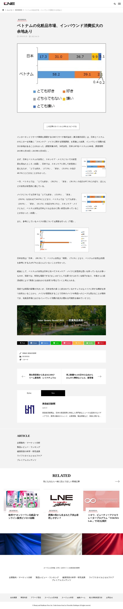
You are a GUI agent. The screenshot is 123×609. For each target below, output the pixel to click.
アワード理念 (36, 597)
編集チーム (81, 597)
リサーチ (25, 359)
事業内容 (24, 597)
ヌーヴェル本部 (67, 597)
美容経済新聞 (32, 353)
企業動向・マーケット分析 (28, 443)
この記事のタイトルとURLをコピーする (61, 126)
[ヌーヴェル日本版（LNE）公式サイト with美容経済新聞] (9, 3)
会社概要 (13, 597)
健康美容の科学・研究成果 (28, 451)
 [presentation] (117, 481)
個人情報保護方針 (95, 597)
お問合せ (109, 597)
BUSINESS (25, 356)
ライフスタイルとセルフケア (29, 456)
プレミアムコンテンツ (26, 460)
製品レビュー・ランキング (28, 447)
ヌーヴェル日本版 (51, 597)
